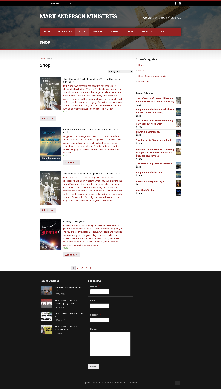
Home (42, 58)
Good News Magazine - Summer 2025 (67, 328)
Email (94, 300)
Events (114, 31)
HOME (42, 3)
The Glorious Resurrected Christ (68, 289)
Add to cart (48, 118)
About (47, 31)
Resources (98, 31)
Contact (130, 31)
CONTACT (69, 3)
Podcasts (147, 31)
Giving (162, 31)
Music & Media (65, 31)
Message (96, 329)
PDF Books (143, 81)
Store (82, 31)
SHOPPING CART (54, 3)
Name (94, 286)
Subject (95, 314)
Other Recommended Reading (153, 75)
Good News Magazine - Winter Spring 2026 (67, 302)
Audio (141, 70)
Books (141, 65)
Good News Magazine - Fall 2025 (69, 315)
